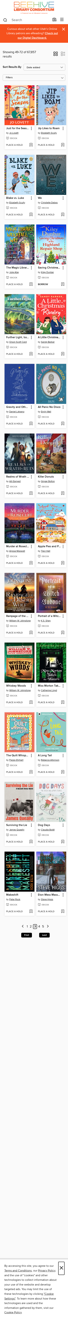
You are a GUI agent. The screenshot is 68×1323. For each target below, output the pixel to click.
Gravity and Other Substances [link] (17, 407)
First (26, 935)
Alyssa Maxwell (17, 551)
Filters (9, 77)
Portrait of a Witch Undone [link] (49, 616)
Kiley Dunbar (47, 272)
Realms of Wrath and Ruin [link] (17, 476)
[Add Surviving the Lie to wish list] (31, 842)
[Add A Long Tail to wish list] (62, 772)
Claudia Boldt (48, 829)
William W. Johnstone (20, 620)
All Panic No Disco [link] (49, 407)
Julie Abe (14, 272)
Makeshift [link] (12, 895)
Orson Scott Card (18, 342)
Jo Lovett (13, 133)
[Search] (5, 20)
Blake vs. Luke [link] (15, 198)
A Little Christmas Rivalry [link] (49, 337)
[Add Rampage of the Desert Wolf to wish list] (31, 633)
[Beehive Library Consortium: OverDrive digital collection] (34, 8)
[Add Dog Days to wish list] (62, 842)
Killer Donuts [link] (46, 476)
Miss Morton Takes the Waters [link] (49, 686)
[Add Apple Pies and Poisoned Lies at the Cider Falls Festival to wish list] (62, 563)
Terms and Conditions (18, 1270)
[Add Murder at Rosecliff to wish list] (31, 563)
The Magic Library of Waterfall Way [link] (17, 267)
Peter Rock (14, 899)
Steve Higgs (47, 899)
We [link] (40, 198)
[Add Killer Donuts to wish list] (62, 493)
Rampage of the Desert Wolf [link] (17, 616)
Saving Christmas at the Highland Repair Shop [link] (49, 267)
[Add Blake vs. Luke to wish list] (31, 214)
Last (44, 935)
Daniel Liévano (16, 411)
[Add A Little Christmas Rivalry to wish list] (62, 354)
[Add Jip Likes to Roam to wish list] (62, 145)
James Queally (16, 829)
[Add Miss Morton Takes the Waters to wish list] (62, 702)
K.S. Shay (46, 620)
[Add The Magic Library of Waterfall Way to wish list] (31, 284)
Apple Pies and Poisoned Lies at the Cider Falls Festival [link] (49, 546)
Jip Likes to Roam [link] (48, 128)
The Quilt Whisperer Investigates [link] (17, 755)
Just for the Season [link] (17, 128)
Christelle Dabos (49, 202)
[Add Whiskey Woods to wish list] (31, 702)
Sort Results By (12, 67)
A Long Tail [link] (45, 755)
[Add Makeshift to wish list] (31, 911)
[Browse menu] (62, 19)
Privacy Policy (46, 1270)
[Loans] (54, 20)
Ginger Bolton (48, 481)
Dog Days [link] (44, 825)
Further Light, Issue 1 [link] (17, 337)
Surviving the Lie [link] (16, 825)
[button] (55, 55)
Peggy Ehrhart (16, 760)
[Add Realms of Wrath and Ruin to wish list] (31, 493)
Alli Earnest (15, 481)
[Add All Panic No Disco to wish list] (62, 424)
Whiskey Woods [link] (16, 686)
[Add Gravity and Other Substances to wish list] (31, 424)
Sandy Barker (48, 342)
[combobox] (26, 20)
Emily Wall (46, 411)
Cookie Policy (13, 1312)
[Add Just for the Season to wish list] (31, 145)
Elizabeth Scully (49, 133)
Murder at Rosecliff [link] (17, 546)
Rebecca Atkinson (50, 760)
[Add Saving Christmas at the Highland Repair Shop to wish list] (62, 284)
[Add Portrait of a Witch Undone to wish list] (62, 633)
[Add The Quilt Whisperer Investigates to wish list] (31, 772)
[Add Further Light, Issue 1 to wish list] (31, 354)
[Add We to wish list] (62, 214)
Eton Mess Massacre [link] (49, 895)
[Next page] (48, 927)
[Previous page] (23, 927)
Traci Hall (45, 551)
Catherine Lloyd (49, 690)
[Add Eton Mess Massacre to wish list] (62, 911)
